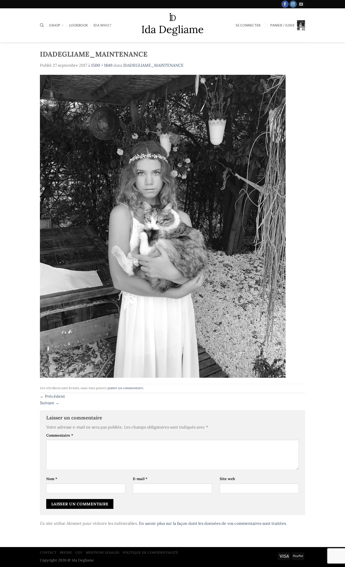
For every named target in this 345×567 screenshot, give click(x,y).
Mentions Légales (102, 552)
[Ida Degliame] (172, 25)
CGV (79, 552)
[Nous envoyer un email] (301, 4)
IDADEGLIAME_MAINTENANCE (153, 65)
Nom (51, 479)
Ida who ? (102, 25)
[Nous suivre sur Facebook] (285, 4)
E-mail (140, 479)
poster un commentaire (125, 388)
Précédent (52, 396)
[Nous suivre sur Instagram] (293, 4)
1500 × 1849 (101, 65)
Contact (48, 552)
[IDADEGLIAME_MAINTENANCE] (163, 225)
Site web (227, 479)
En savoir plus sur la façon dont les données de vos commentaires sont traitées (212, 523)
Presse (66, 552)
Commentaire (59, 435)
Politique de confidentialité (150, 552)
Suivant (49, 402)
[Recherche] (42, 25)
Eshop (54, 25)
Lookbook (78, 25)
